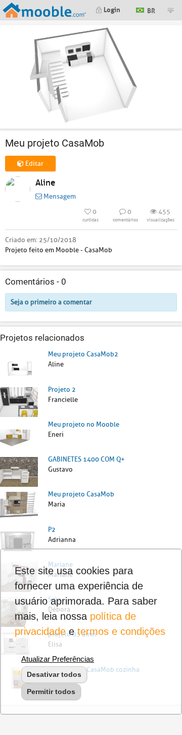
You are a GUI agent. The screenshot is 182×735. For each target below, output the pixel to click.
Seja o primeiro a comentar (51, 302)
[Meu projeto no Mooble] (19, 436)
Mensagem (59, 196)
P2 (52, 529)
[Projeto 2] (19, 401)
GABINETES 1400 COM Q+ (86, 459)
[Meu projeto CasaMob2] (19, 366)
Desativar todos (54, 674)
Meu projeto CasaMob (81, 494)
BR (150, 9)
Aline (45, 182)
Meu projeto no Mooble (83, 424)
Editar (33, 163)
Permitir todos (51, 691)
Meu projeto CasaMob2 (83, 354)
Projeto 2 (62, 389)
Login (111, 9)
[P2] (19, 541)
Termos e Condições (121, 631)
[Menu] (170, 10)
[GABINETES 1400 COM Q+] (19, 471)
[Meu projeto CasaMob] (19, 506)
